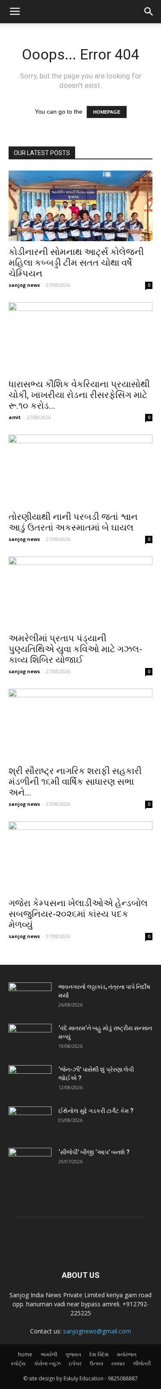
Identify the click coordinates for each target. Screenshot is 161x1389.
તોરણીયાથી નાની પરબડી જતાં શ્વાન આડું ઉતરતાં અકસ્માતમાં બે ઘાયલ (73, 522)
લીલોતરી (142, 1363)
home (25, 1354)
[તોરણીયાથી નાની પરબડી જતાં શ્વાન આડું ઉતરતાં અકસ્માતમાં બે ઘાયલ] (80, 470)
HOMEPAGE (106, 112)
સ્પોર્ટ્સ (18, 1363)
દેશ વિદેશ (99, 1354)
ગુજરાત (73, 1354)
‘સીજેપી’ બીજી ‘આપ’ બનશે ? (94, 1152)
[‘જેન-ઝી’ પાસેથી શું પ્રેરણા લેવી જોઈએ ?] (30, 1080)
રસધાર (118, 1363)
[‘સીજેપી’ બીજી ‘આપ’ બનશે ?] (30, 1163)
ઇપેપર (75, 1363)
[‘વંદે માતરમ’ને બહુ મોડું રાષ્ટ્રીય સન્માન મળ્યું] (30, 1039)
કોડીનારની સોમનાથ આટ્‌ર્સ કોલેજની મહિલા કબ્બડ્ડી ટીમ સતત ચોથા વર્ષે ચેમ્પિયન (76, 263)
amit (15, 417)
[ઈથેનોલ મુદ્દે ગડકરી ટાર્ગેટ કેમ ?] (30, 1121)
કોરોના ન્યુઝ (47, 1363)
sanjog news (24, 285)
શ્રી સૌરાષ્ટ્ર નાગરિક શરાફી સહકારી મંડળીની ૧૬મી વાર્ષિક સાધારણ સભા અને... (75, 782)
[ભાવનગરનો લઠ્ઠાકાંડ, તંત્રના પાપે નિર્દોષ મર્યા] (30, 997)
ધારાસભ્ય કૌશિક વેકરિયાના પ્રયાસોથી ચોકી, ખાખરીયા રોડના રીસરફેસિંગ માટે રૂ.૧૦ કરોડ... (79, 395)
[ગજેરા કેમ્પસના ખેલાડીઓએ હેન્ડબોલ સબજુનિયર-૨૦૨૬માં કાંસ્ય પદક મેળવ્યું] (80, 856)
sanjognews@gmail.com (97, 1331)
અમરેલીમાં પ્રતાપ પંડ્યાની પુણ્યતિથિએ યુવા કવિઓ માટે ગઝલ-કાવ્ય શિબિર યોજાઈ (75, 649)
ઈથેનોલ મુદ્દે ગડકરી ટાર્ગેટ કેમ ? (96, 1110)
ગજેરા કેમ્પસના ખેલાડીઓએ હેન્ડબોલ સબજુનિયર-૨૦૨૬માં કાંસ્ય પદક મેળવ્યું (78, 914)
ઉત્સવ (96, 1363)
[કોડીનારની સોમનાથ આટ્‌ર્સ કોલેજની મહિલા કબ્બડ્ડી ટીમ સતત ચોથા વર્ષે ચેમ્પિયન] (80, 206)
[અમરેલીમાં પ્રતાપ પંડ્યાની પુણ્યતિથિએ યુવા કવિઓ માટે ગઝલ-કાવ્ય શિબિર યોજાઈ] (80, 592)
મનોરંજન (127, 1354)
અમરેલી (48, 1354)
